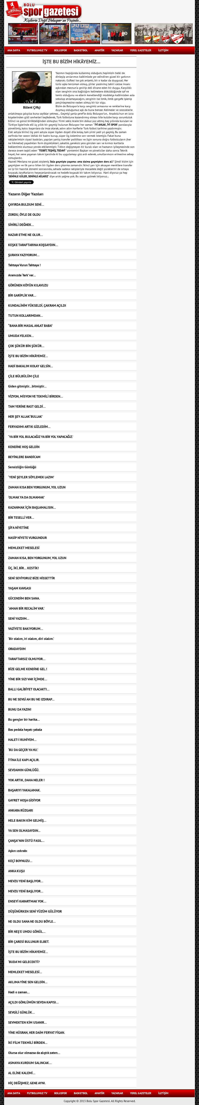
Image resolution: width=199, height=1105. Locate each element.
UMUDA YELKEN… (21, 336)
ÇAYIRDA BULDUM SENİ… (26, 205)
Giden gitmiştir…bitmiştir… (27, 386)
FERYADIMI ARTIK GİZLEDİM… (29, 427)
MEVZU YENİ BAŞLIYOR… (25, 881)
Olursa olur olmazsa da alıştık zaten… (34, 1053)
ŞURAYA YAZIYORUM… (23, 255)
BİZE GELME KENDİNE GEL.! (27, 669)
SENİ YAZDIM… (18, 619)
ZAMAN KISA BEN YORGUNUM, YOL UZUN (36, 487)
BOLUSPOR (60, 50)
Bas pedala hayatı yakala (25, 730)
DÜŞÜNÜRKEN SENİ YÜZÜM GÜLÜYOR (35, 912)
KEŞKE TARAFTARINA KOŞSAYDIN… (33, 245)
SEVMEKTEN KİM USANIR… (27, 1023)
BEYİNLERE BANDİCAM (24, 457)
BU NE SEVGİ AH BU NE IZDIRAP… (31, 699)
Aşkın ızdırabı (17, 851)
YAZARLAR (117, 50)
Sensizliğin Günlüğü (22, 467)
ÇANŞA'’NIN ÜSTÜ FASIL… (26, 841)
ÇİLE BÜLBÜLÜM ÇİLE (23, 376)
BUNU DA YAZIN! (19, 710)
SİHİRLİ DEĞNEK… (21, 225)
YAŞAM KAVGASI (19, 588)
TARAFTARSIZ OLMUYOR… (26, 659)
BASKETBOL (81, 50)
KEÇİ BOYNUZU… (20, 861)
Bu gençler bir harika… (24, 720)
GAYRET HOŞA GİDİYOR (24, 800)
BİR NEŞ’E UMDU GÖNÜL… (26, 932)
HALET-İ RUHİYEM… (22, 740)
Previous (15, 34)
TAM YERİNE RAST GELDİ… (27, 407)
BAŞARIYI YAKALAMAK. (24, 790)
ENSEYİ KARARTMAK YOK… (27, 901)
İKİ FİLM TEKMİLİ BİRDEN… (27, 1043)
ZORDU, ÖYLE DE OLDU (24, 215)
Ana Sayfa (13, 50)
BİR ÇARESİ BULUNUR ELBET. (28, 942)
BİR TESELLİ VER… (21, 518)
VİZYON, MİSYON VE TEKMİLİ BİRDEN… (35, 396)
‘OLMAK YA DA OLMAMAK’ (26, 497)
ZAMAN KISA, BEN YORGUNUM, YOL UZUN (37, 558)
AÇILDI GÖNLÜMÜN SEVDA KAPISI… (33, 1002)
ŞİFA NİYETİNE (18, 528)
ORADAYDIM (17, 649)
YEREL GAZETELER (140, 50)
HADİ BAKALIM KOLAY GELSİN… (30, 366)
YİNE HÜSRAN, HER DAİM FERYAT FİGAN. (36, 1033)
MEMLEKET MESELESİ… (25, 972)
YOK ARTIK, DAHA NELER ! (26, 780)
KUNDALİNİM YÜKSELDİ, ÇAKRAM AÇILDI (37, 306)
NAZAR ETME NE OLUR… (25, 235)
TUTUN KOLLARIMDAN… (25, 316)
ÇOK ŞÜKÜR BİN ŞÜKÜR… (26, 346)
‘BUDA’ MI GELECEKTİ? (24, 962)
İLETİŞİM (163, 50)
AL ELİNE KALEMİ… (21, 1073)
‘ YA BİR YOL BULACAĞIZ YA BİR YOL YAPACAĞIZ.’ (40, 437)
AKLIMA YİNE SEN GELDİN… (27, 982)
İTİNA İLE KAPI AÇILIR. (23, 760)
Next (126, 34)
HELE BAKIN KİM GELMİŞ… (27, 821)
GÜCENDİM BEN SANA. (24, 598)
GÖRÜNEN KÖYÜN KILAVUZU (28, 285)
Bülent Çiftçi (32, 108)
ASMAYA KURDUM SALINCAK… (30, 1063)
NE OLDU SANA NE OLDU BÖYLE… (32, 922)
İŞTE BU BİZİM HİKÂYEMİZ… (28, 356)
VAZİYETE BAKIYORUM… (25, 629)
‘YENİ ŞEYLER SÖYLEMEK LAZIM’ (31, 477)
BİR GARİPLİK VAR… (22, 296)
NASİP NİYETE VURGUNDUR (27, 538)
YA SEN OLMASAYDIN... (24, 831)
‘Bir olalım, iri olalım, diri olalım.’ (31, 639)
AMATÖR (99, 50)
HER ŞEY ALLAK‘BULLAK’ (25, 417)
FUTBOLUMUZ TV (37, 50)
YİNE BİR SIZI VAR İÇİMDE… (27, 679)
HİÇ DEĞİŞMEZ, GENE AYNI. (27, 1083)
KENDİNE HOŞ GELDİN (23, 447)
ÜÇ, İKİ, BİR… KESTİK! (23, 568)
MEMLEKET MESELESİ (23, 548)
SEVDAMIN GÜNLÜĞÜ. (23, 770)
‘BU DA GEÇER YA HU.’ (23, 750)
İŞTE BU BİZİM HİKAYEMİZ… (28, 952)
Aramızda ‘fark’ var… (22, 275)
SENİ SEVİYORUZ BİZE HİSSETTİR (31, 578)
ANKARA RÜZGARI (20, 811)
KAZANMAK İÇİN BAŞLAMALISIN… (32, 508)
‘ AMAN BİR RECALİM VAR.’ (26, 609)
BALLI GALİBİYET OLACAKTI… (29, 689)
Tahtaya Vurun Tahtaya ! (24, 265)
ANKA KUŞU (16, 871)
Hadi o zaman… (19, 992)
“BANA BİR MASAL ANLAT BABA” (30, 326)
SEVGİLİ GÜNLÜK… (21, 1013)
